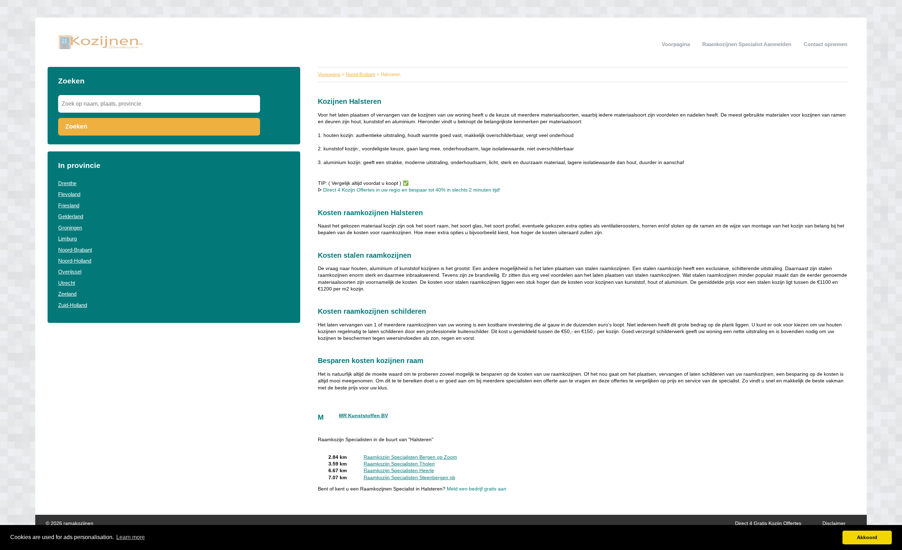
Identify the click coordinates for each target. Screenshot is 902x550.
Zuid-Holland (72, 305)
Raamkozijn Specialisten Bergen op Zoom (410, 457)
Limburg (67, 239)
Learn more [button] (130, 537)
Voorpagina (676, 44)
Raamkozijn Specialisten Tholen (399, 464)
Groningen (70, 228)
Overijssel (69, 272)
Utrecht (66, 283)
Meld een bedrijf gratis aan (476, 489)
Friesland (68, 205)
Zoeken (76, 126)
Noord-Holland (74, 261)
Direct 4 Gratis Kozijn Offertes (768, 523)
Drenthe (67, 183)
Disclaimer (834, 523)
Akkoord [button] (867, 537)
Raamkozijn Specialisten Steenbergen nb (409, 477)
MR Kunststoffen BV (363, 415)
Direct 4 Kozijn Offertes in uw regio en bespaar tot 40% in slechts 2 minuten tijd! (411, 190)
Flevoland (69, 194)
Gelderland (70, 216)
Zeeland (67, 294)
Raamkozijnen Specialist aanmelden (746, 44)
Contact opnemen (825, 44)
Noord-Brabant (75, 250)
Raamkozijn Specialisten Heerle (399, 470)
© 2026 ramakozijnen (69, 523)
